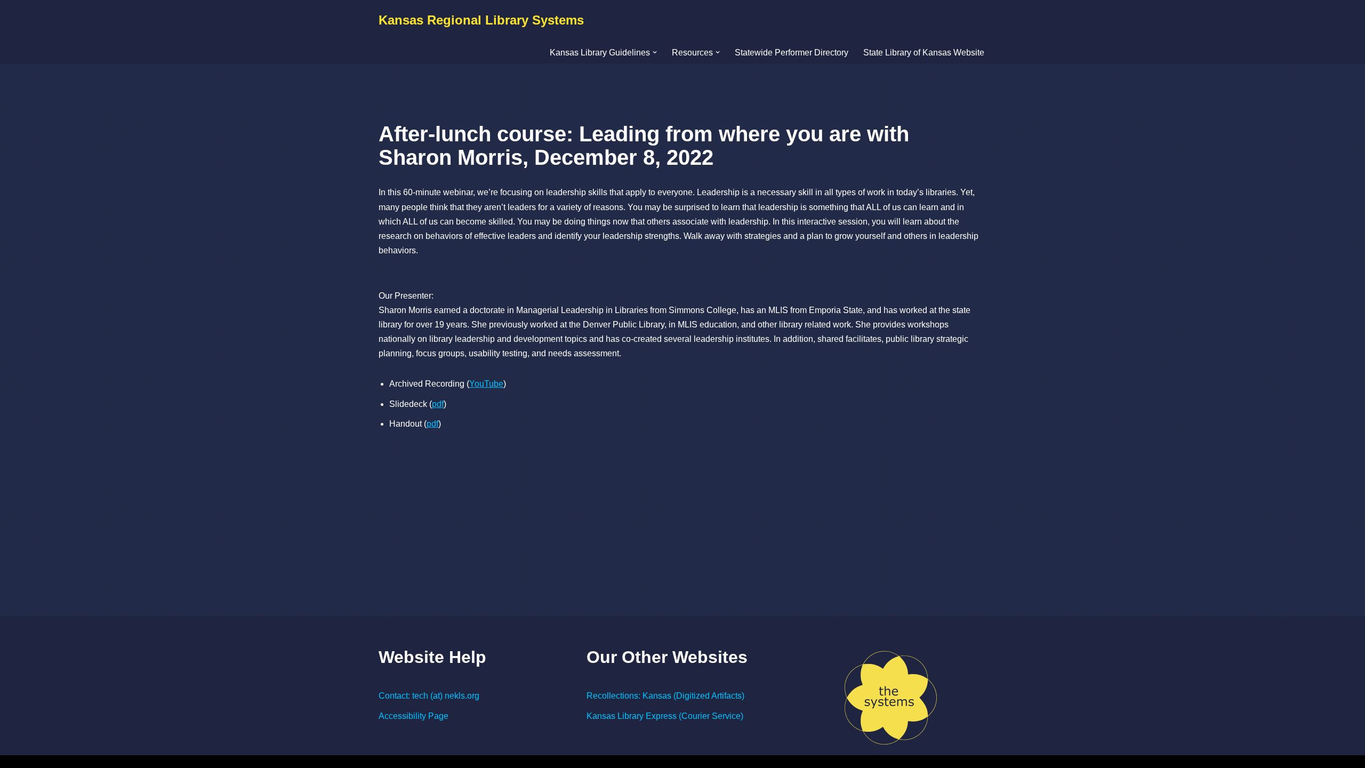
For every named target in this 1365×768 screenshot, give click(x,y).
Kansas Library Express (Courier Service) (665, 716)
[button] (655, 52)
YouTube (486, 383)
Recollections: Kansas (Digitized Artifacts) (665, 695)
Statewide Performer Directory (791, 52)
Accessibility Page (413, 716)
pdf (438, 404)
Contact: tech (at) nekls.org (429, 695)
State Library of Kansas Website (923, 52)
